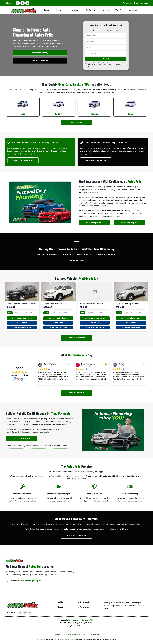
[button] (146, 373)
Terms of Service (103, 639)
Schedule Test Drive (22, 327)
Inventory (60, 10)
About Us (133, 10)
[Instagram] (22, 3)
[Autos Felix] (24, 10)
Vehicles (62, 602)
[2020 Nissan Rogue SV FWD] (131, 306)
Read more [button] (42, 382)
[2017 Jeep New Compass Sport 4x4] (22, 306)
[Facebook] (18, 3)
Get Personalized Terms (22, 318)
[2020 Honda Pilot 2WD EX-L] (58, 306)
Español (47, 10)
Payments (106, 10)
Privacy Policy (102, 63)
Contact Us (85, 602)
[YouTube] (27, 3)
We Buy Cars (91, 10)
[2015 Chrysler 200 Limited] (94, 306)
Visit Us (118, 10)
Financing (74, 10)
